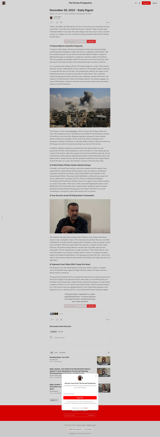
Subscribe (80, 398)
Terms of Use (88, 401)
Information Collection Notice (79, 403)
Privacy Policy (92, 403)
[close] (96, 376)
